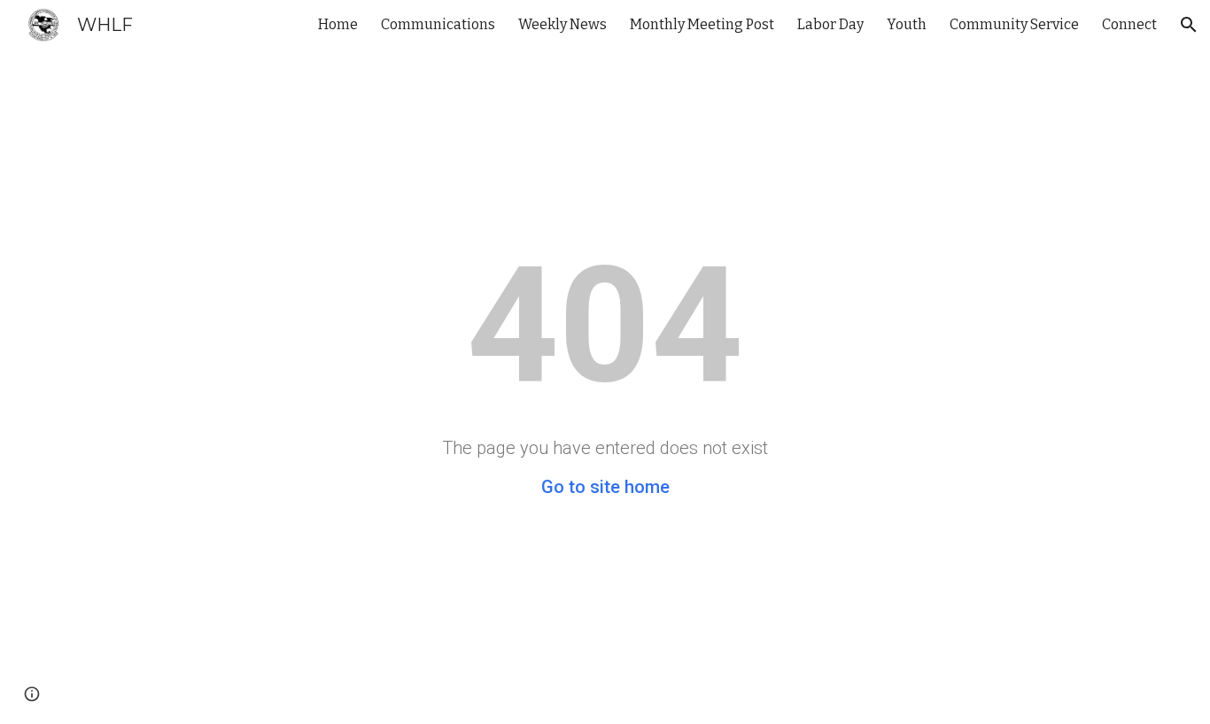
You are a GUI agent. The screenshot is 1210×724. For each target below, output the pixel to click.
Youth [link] (907, 24)
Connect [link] (1129, 24)
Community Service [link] (1014, 24)
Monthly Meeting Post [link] (702, 24)
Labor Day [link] (830, 24)
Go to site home (605, 486)
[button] (1188, 25)
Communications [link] (438, 24)
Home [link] (338, 24)
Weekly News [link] (562, 24)
